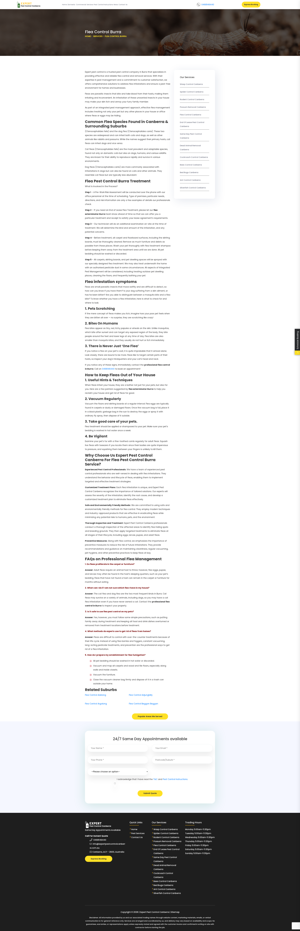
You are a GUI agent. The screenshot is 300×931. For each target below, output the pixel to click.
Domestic (71, 4)
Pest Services (137, 833)
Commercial (81, 4)
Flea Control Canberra (190, 114)
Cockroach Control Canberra (194, 157)
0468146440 (207, 4)
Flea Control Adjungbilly (141, 695)
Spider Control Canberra (191, 91)
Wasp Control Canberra (191, 84)
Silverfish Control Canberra (193, 187)
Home (64, 4)
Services (90, 4)
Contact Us (122, 4)
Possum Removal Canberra (193, 107)
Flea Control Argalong (96, 703)
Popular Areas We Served (150, 716)
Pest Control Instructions (103, 4)
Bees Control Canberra (191, 164)
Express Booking (251, 4)
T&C (155, 779)
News (116, 4)
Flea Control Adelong (95, 695)
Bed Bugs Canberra (189, 172)
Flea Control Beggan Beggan (143, 703)
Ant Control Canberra (190, 180)
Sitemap (175, 912)
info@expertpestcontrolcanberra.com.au (107, 846)
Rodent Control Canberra (192, 99)
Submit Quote (150, 793)
